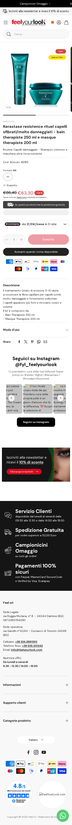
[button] (36, 34)
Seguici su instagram (36, 422)
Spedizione (21, 197)
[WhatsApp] (39, 341)
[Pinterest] (32, 341)
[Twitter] (25, 341)
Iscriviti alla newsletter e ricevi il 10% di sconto (39, 11)
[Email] (45, 341)
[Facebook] (19, 341)
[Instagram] (36, 752)
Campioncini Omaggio (25, 3)
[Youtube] (43, 752)
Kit (8, 176)
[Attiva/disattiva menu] (5, 22)
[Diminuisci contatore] (6, 239)
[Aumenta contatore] (21, 239)
